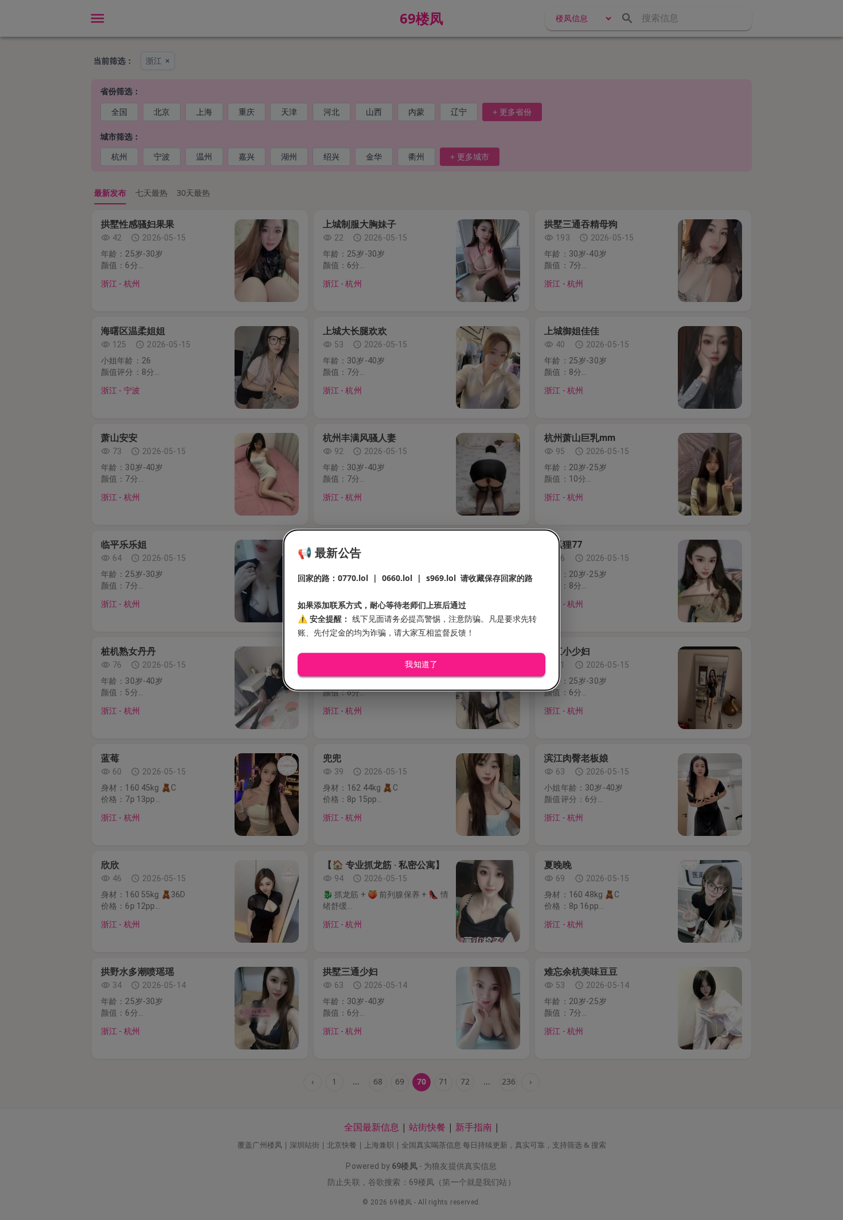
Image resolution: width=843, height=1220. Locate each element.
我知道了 (421, 664)
